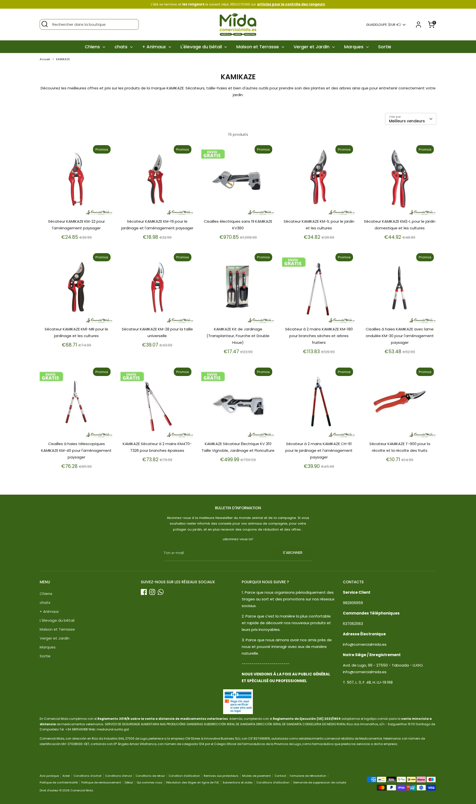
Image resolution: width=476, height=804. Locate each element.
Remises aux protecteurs (221, 776)
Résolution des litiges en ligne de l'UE (192, 782)
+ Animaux (154, 47)
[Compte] (418, 24)
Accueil (45, 59)
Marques (354, 47)
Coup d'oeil (77, 208)
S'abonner (292, 552)
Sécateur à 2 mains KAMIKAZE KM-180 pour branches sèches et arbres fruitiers (319, 335)
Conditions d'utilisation (273, 782)
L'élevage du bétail (201, 47)
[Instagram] (152, 592)
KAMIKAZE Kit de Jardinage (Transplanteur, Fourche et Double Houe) (238, 335)
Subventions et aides (238, 782)
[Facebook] (144, 592)
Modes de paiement (256, 776)
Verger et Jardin (312, 47)
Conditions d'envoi (118, 776)
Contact (280, 776)
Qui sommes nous (149, 782)
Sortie (384, 47)
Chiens (93, 47)
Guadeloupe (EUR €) (383, 25)
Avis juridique (49, 776)
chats (122, 47)
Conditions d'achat (87, 776)
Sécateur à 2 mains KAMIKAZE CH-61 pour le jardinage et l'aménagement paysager (319, 450)
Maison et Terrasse (258, 47)
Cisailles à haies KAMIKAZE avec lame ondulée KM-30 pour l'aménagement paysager (400, 335)
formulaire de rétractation (308, 776)
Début (129, 782)
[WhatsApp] (161, 592)
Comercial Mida (81, 790)
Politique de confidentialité (59, 782)
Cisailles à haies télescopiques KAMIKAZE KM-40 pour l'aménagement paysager (76, 450)
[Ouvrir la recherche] (45, 24)
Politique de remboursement (101, 782)
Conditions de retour (150, 776)
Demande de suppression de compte (319, 782)
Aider (66, 776)
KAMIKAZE (63, 59)
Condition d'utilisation (184, 776)
